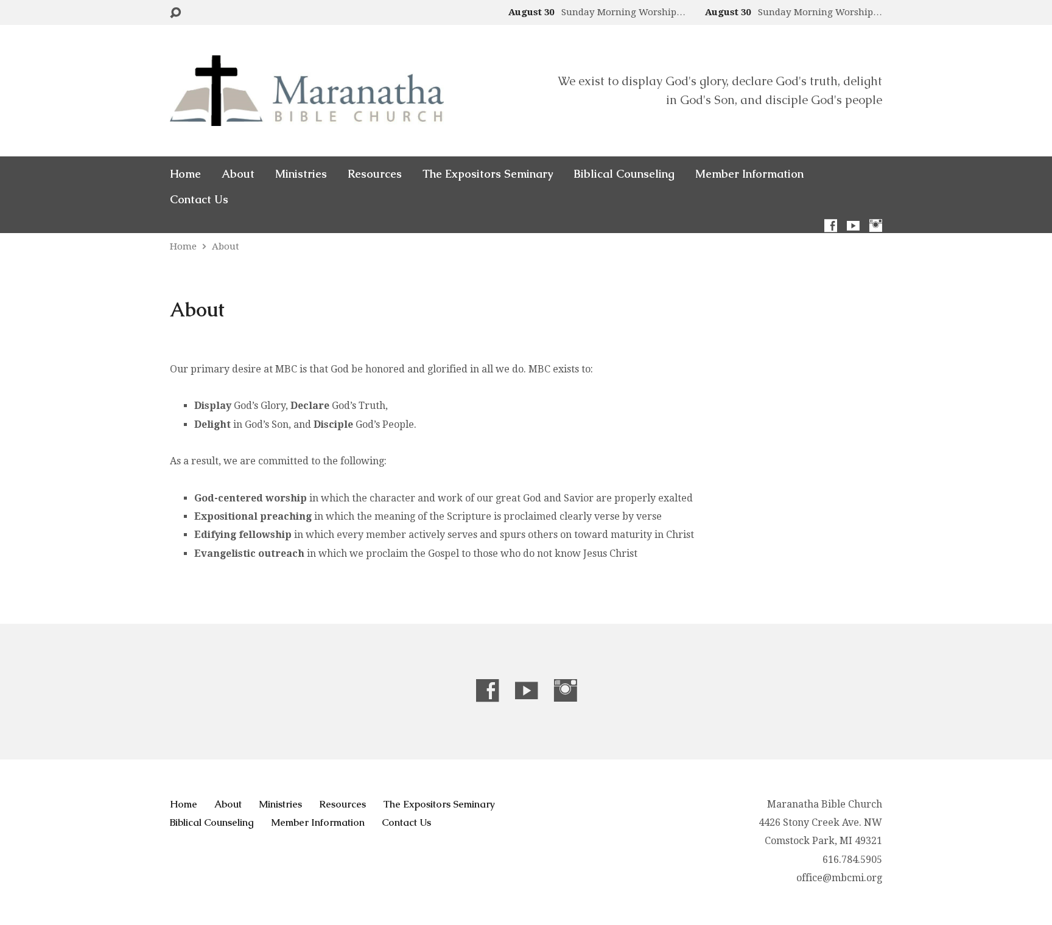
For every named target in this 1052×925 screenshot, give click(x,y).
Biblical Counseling (624, 174)
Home (185, 174)
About (238, 174)
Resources (375, 174)
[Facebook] (830, 225)
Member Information (749, 174)
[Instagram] (875, 225)
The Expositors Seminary (488, 174)
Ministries (301, 174)
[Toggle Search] (175, 13)
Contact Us (199, 199)
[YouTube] (853, 225)
